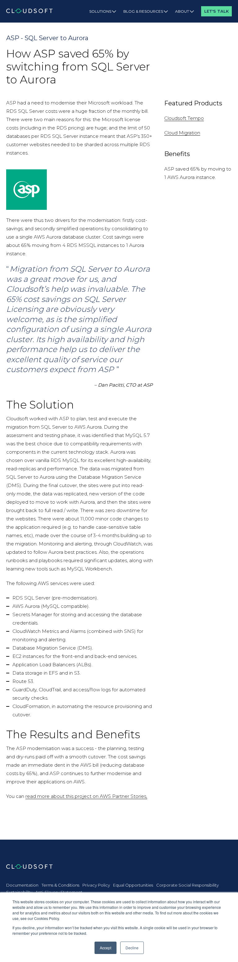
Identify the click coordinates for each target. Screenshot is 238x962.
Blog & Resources (143, 11)
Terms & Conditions (60, 885)
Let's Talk (216, 11)
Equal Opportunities (133, 885)
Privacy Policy (96, 885)
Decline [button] (132, 947)
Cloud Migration (182, 133)
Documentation (22, 885)
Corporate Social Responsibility (187, 885)
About (182, 11)
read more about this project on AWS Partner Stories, (86, 796)
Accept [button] (105, 947)
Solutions (100, 11)
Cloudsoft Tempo (184, 118)
